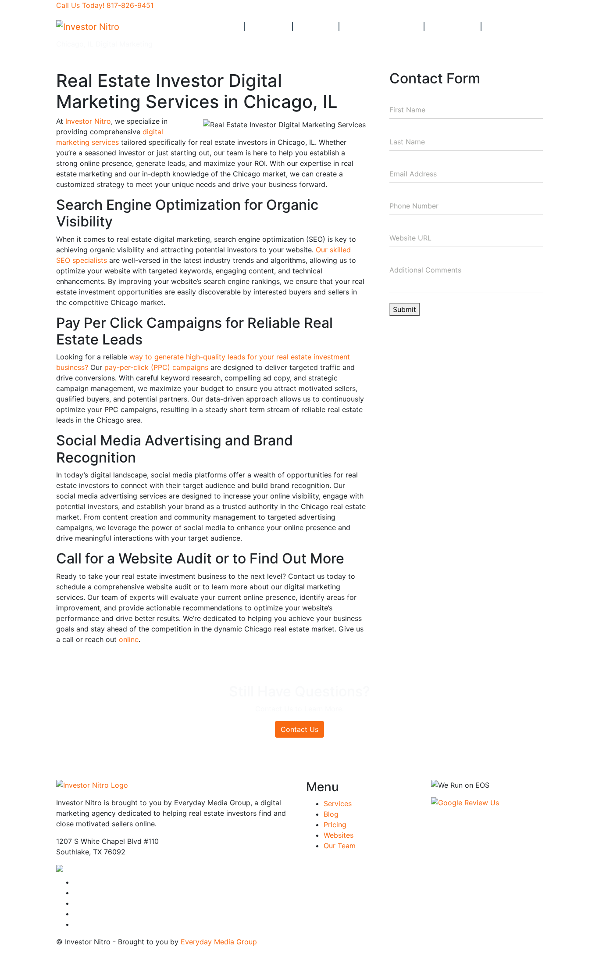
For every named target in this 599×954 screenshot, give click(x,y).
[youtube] (76, 892)
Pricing (316, 26)
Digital (267, 26)
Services (338, 803)
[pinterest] (76, 924)
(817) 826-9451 (152, 870)
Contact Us (512, 26)
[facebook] (76, 882)
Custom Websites (382, 26)
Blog (331, 814)
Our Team (453, 26)
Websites (338, 835)
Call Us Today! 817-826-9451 (104, 5)
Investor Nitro (88, 121)
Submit (404, 309)
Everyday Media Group (219, 941)
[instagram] (76, 903)
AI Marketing (211, 26)
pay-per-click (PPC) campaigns (156, 367)
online (129, 639)
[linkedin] (76, 913)
